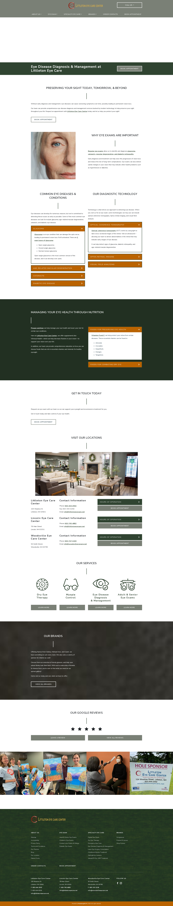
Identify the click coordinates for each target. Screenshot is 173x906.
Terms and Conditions (38, 846)
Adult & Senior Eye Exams (67, 837)
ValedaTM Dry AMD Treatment (98, 858)
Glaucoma (38, 234)
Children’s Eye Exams (66, 840)
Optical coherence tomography (104, 231)
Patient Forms (35, 858)
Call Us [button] (129, 5)
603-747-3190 (70, 541)
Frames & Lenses (122, 840)
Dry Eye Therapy (93, 840)
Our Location (35, 855)
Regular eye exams (95, 151)
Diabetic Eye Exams (65, 846)
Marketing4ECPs (82, 903)
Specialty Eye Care (72, 14)
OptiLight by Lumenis (95, 855)
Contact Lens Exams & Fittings (69, 843)
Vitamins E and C (98, 335)
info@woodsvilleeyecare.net (75, 544)
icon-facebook (36, 1)
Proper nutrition (37, 328)
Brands (91, 14)
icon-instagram (47, 1)
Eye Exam (52, 14)
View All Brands (43, 684)
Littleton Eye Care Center (77, 111)
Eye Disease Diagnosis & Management (100, 846)
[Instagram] (121, 883)
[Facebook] (118, 883)
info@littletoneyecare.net (74, 512)
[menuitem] (36, 14)
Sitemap (33, 837)
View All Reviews (115, 738)
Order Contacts (110, 14)
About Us (36, 14)
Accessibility (35, 840)
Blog (32, 852)
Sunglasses (120, 837)
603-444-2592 (70, 506)
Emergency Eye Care (95, 843)
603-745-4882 (70, 523)
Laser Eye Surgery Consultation (98, 849)
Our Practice (35, 849)
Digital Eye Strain (93, 837)
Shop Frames (121, 843)
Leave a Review (58, 738)
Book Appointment (132, 14)
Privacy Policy (35, 843)
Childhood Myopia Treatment (97, 852)
